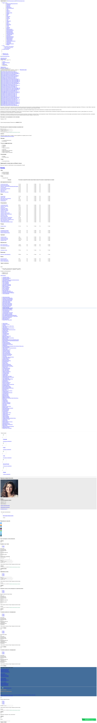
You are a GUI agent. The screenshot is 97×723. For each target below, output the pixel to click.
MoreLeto (5, 338)
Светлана (5, 415)
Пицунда (8, 23)
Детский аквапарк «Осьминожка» (6, 217)
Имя (1, 560)
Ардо (4, 356)
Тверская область (9, 39)
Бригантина (6, 280)
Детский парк (3, 196)
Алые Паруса (5, 350)
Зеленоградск (8, 41)
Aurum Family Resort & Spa (8, 327)
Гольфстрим (6, 306)
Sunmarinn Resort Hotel (7, 344)
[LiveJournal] (1, 535)
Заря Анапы (6, 284)
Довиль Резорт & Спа (8, 377)
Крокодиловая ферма (4, 216)
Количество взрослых (4, 552)
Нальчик (7, 44)
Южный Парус (7, 319)
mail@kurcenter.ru (3, 689)
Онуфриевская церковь (5, 230)
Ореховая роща (3, 200)
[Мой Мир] (1, 526)
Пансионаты (4, 64)
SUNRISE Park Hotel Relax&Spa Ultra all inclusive (12, 346)
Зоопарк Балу (3, 207)
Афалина (6, 301)
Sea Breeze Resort (6, 343)
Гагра (7, 22)
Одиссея (5, 310)
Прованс (5, 407)
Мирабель (6, 397)
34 (4, 325)
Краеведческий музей (4, 259)
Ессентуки (8, 5)
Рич (5, 409)
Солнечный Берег (7, 312)
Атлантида (5, 358)
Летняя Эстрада (3, 226)
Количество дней (3, 550)
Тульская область (9, 40)
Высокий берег (7, 305)
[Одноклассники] (1, 525)
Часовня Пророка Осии (5, 231)
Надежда (6, 287)
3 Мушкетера (5, 324)
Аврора (4, 348)
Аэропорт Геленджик (4, 238)
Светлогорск (8, 42)
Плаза (4, 404)
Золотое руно (5, 383)
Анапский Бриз (7, 300)
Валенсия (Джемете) (7, 365)
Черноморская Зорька (8, 292)
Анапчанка (6, 355)
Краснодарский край (6, 62)
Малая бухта (6, 285)
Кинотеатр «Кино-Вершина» (6, 254)
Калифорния (5, 385)
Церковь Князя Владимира (5, 232)
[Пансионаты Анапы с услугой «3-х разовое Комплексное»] (11, 140)
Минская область (9, 29)
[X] (1, 528)
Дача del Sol (5, 372)
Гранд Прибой (6, 368)
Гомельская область (9, 32)
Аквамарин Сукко (7, 298)
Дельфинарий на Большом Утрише (7, 221)
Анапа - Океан (6, 352)
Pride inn (5, 341)
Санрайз (5, 413)
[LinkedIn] (1, 534)
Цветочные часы (3, 189)
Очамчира (8, 27)
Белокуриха (8, 35)
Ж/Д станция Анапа (4, 244)
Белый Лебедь (7, 303)
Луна (5, 393)
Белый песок (5, 359)
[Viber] (1, 529)
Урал (7, 313)
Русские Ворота (3, 187)
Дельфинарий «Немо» (4, 209)
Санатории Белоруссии (4, 685)
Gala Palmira (5, 333)
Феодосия (8, 18)
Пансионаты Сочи (3, 674)
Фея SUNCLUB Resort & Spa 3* (10, 316)
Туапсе (7, 11)
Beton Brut (5, 328)
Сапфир (6, 414)
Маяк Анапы (3, 190)
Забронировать (3, 275)
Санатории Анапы (6, 277)
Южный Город (6, 428)
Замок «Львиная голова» (5, 220)
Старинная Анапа (7, 291)
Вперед (2, 585)
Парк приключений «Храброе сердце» (7, 219)
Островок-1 (6, 402)
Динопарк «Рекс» (4, 211)
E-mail (1, 131)
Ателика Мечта (6, 357)
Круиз (4, 389)
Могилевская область (10, 33)
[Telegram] (1, 533)
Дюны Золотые (6, 379)
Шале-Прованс (7, 424)
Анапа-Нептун (10, 279)
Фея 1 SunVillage (7, 314)
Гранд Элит (5, 369)
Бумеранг (5, 363)
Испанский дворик (8, 384)
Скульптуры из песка (4, 184)
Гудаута (7, 25)
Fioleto (4, 332)
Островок (5, 401)
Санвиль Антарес (6, 412)
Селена (5, 311)
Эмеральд (8, 426)
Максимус (5, 394)
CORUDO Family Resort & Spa (8, 329)
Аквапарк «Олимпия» (4, 210)
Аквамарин (6, 278)
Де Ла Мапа (5, 373)
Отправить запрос (3, 568)
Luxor (4, 335)
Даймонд (6, 371)
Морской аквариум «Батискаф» (6, 218)
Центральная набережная (5, 185)
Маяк (5, 286)
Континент (5, 388)
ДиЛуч (5, 282)
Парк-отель (6, 403)
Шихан (4, 425)
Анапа (3, 63)
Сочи (7, 9)
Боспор (4, 362)
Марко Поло (5, 396)
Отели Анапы (5, 323)
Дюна (5, 283)
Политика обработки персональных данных (6, 695)
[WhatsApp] (1, 530)
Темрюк (7, 13)
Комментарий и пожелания (5, 556)
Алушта (7, 17)
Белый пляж (6, 360)
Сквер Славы (3, 197)
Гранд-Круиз (5, 370)
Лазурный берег (7, 392)
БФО (5, 281)
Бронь (2, 168)
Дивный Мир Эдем (7, 376)
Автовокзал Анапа (4, 250)
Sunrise (4, 345)
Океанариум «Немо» (4, 208)
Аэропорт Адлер (3, 240)
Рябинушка (6, 290)
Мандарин (5, 395)
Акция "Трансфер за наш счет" (8, 47)
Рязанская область (9, 38)
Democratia (5, 331)
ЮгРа (5, 318)
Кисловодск (8, 4)
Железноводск (8, 7)
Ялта (7, 15)
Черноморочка (6, 423)
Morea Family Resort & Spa (8, 337)
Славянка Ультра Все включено (9, 418)
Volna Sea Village (9, 347)
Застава (5, 307)
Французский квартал (7, 421)
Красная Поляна (9, 12)
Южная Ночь (5, 427)
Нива (7, 309)
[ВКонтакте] (1, 523)
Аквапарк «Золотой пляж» (5, 212)
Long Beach (5, 334)
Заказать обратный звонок (5, 505)
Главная (3, 61)
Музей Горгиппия (4, 258)
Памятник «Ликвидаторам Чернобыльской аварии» (9, 186)
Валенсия (6, 364)
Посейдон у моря (6, 406)
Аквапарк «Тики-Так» (4, 206)
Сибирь (5, 416)
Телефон (1, 561)
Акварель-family (6, 349)
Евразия (5, 380)
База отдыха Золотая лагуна (8, 515)
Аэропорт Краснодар (4, 239)
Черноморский (7, 317)
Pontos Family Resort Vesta (10, 340)
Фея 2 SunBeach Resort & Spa (9, 315)
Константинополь (6, 387)
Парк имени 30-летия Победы (6, 198)
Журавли (6, 382)
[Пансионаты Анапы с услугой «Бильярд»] (5, 156)
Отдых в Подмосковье (4, 684)
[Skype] (1, 532)
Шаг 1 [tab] (3, 573)
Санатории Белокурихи (4, 683)
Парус (5, 288)
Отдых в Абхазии (3, 682)
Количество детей (3, 554)
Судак (7, 19)
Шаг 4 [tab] (3, 703)
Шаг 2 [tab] (3, 546)
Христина (5, 422)
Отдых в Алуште (3, 680)
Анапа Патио (7, 354)
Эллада (5, 293)
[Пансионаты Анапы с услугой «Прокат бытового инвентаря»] (12, 150)
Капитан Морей (6, 386)
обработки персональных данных (14, 132)
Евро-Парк (5, 381)
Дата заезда (2, 548)
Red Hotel (6, 342)
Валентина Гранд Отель (7, 366)
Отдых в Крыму (3, 678)
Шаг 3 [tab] (3, 575)
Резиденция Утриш (7, 408)
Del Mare (5, 330)
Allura (4, 326)
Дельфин (5, 374)
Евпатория (8, 16)
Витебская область (9, 31)
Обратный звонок (4, 58)
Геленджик (8, 10)
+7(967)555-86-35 (5, 54)
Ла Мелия (5, 391)
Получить (2, 133)
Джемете (5, 375)
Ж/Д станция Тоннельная (5, 245)
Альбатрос (6, 351)
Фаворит (5, 420)
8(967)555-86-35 (9, 57)
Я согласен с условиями (11, 132)
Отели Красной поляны (4, 676)
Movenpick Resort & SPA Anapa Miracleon (10, 339)
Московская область (9, 37)
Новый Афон (8, 24)
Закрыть (2, 540)
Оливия (5, 399)
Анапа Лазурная (7, 299)
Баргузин (6, 302)
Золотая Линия (7, 308)
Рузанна (5, 411)
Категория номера (3, 634)
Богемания (5, 361)
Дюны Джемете (7, 378)
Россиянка (5, 410)
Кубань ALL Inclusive (7, 390)
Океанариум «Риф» (4, 215)
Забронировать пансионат (5, 507)
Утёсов (4, 419)
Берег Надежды (7, 304)
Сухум (7, 26)
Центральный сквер (4, 199)
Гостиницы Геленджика (4, 675)
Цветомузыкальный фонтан (5, 188)
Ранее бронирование (7, 48)
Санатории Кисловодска (4, 669)
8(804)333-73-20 (5, 53)
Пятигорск (8, 6)
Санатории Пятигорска (4, 670)
